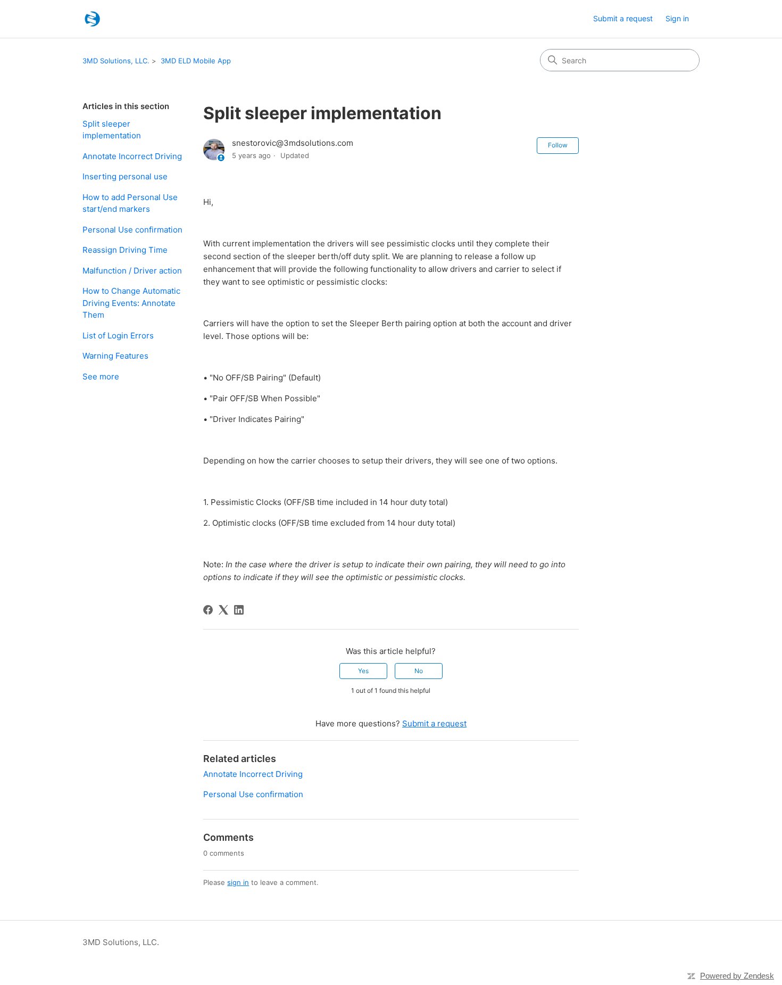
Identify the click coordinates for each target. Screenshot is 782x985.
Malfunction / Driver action (132, 271)
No (418, 671)
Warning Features (115, 356)
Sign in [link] (677, 18)
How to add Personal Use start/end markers (130, 203)
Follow (558, 145)
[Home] (92, 19)
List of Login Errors (118, 335)
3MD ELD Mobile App (196, 60)
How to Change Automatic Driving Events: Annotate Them (131, 303)
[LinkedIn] (239, 610)
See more (100, 376)
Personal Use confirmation (132, 230)
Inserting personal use (125, 176)
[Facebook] (208, 610)
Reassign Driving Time (125, 250)
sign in (238, 882)
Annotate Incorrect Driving (132, 156)
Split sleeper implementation (111, 130)
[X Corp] (223, 610)
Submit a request (623, 18)
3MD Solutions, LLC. (115, 60)
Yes (363, 671)
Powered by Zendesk (737, 975)
